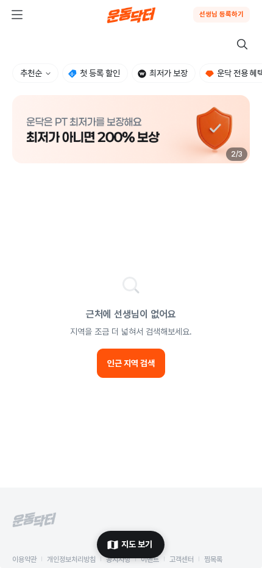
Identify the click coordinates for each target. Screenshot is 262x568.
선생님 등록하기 (221, 14)
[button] (131, 129)
